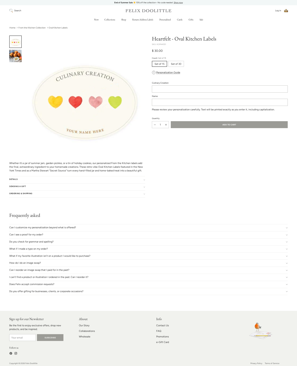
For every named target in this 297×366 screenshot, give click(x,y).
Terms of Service (272, 363)
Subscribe (50, 337)
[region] (148, 2)
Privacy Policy (256, 363)
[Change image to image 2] (15, 56)
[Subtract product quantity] (155, 124)
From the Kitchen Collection (32, 27)
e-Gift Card (162, 342)
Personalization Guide (168, 72)
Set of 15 (159, 63)
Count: (159, 58)
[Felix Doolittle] (148, 10)
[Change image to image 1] (15, 42)
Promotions (162, 336)
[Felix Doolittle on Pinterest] (11, 353)
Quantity (156, 118)
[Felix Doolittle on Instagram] (16, 353)
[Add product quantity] (166, 124)
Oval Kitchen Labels (58, 27)
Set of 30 (176, 63)
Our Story (84, 325)
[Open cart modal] (286, 11)
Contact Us (162, 325)
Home (12, 27)
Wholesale (84, 336)
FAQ (158, 331)
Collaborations (87, 331)
